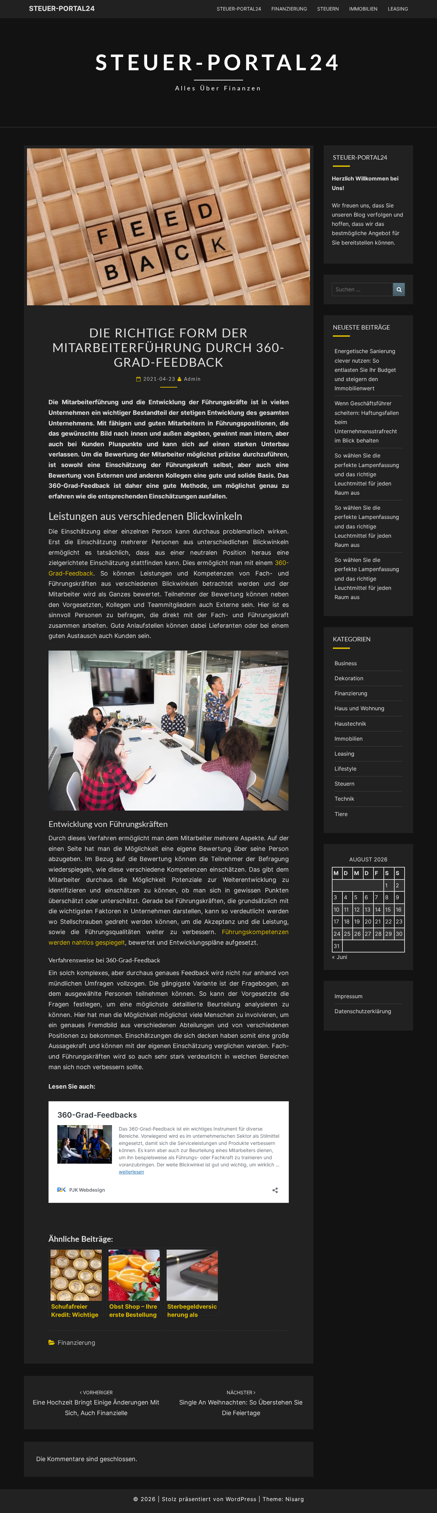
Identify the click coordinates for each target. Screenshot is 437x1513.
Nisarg (294, 1499)
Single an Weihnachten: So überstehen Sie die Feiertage (240, 1403)
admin (192, 379)
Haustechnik (350, 723)
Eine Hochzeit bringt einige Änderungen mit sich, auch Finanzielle (96, 1403)
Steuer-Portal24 (62, 8)
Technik (344, 798)
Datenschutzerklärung (363, 1011)
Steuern (328, 9)
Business (346, 663)
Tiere (341, 814)
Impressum (349, 996)
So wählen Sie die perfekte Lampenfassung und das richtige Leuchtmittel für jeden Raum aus (367, 474)
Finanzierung (289, 9)
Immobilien (363, 9)
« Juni (339, 957)
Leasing (398, 9)
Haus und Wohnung (359, 708)
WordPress (241, 1499)
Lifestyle (345, 768)
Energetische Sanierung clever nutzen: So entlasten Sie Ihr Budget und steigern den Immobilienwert (365, 370)
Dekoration (349, 678)
